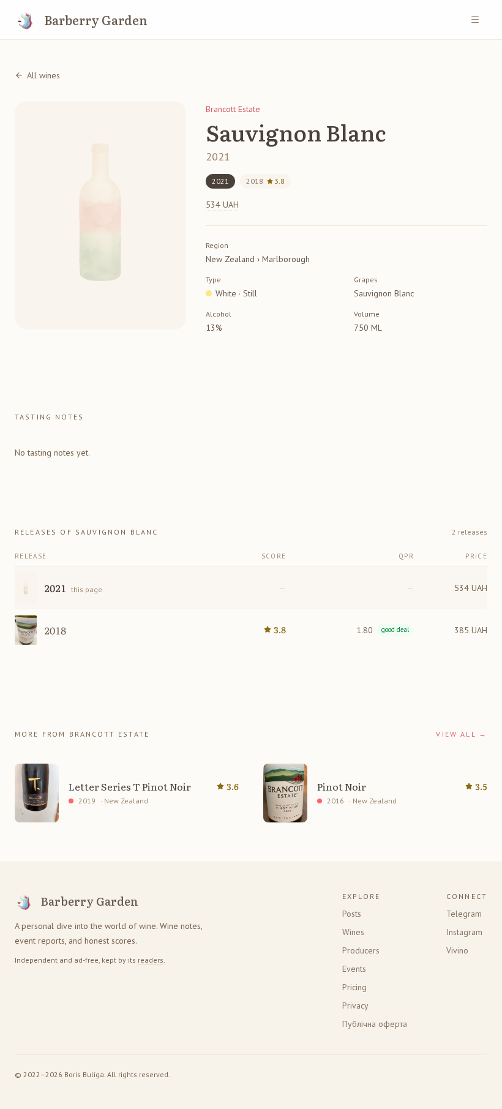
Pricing (354, 987)
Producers (361, 950)
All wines (43, 75)
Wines (353, 932)
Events (354, 968)
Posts (351, 913)
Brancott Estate (233, 109)
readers (150, 959)
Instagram (464, 932)
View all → (461, 734)
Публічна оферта (374, 1023)
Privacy (355, 1005)
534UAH (222, 204)
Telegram (464, 913)
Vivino (457, 950)
